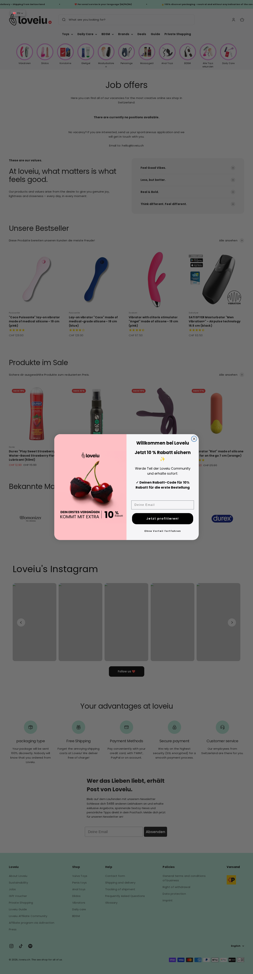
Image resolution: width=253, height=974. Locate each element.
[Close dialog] (194, 439)
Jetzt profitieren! (162, 518)
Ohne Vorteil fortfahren (162, 531)
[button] (18, 13)
